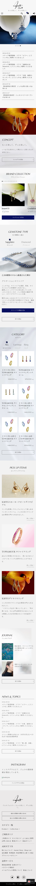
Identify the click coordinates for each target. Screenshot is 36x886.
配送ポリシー (17, 841)
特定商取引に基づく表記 (24, 853)
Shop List (27, 850)
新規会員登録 (6, 865)
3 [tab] (5, 181)
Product (5, 829)
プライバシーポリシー (9, 855)
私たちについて (7, 850)
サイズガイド (17, 838)
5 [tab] (8, 181)
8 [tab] (13, 181)
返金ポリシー (27, 841)
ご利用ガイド (6, 838)
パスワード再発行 (8, 867)
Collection (14, 829)
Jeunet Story (18, 850)
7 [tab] (11, 181)
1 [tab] (2, 181)
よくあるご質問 (28, 838)
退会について (27, 870)
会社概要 (5, 853)
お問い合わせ (6, 841)
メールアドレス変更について (12, 870)
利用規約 (12, 853)
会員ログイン (17, 865)
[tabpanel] (18, 29)
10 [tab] (16, 181)
